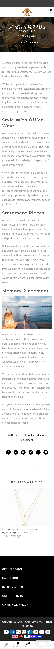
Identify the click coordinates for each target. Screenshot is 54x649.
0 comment (32, 42)
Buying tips (17, 435)
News (22, 42)
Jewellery (30, 435)
